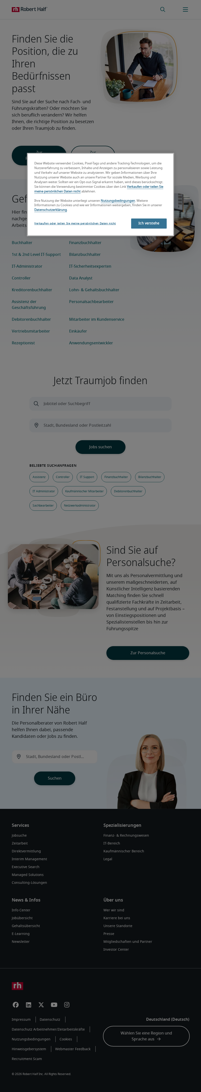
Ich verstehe (148, 223)
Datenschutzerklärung (50, 210)
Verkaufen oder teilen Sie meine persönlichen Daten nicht (75, 223)
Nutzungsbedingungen (118, 201)
